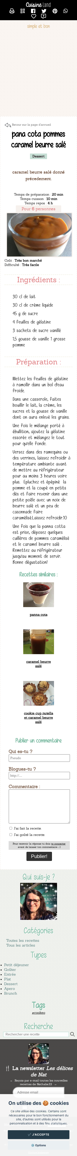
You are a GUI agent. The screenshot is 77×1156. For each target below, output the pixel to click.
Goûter (10, 969)
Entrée (10, 974)
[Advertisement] (38, 73)
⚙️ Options (38, 1145)
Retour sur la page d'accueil (31, 124)
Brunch (10, 993)
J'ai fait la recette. (27, 828)
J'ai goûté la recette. (29, 835)
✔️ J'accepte (38, 1134)
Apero (9, 988)
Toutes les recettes (22, 940)
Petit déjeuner (16, 964)
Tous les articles (20, 945)
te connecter (58, 843)
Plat (7, 979)
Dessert (11, 983)
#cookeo (38, 1013)
